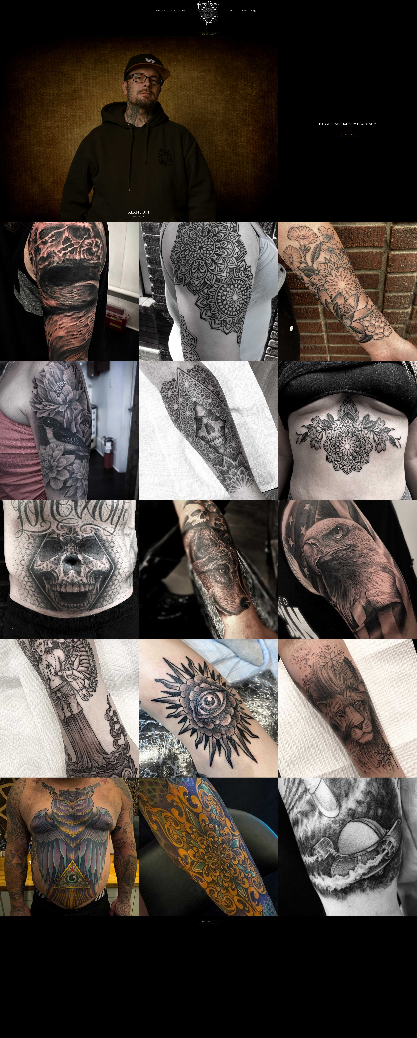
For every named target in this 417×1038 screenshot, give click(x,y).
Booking (184, 11)
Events (243, 11)
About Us (160, 11)
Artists (232, 11)
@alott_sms (139, 217)
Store (172, 11)
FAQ (253, 11)
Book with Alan (347, 134)
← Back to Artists (209, 34)
